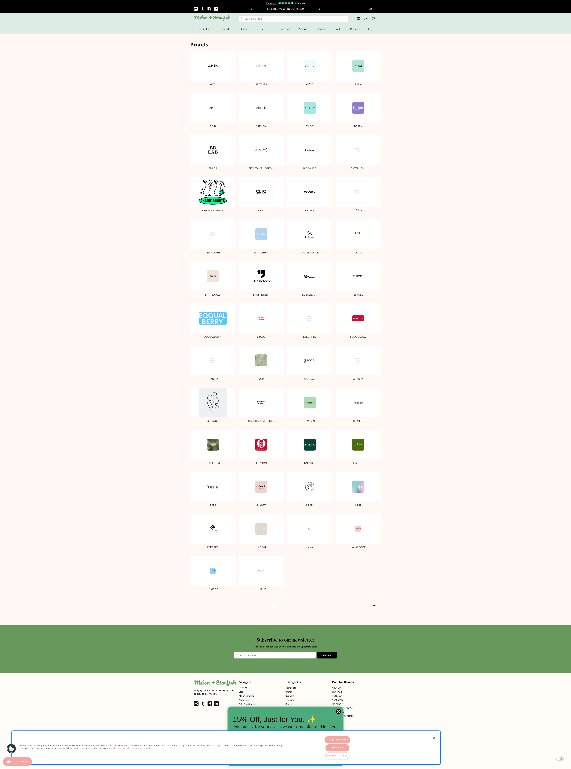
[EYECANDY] (309, 318)
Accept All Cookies (337, 739)
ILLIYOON (261, 463)
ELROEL (358, 294)
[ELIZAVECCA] (310, 276)
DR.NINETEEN (261, 294)
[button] (11, 748)
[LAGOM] (261, 529)
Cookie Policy (115, 748)
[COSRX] (310, 192)
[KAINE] (310, 487)
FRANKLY (212, 379)
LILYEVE (261, 589)
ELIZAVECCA (309, 294)
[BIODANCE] (310, 150)
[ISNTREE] (358, 445)
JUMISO (261, 505)
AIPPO (309, 84)
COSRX (309, 210)
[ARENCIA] (261, 108)
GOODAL (309, 379)
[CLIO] (261, 192)
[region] (226, 747)
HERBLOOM (213, 463)
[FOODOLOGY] (358, 318)
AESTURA (261, 84)
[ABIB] (213, 66)
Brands (289, 691)
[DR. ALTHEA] (261, 234)
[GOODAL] (310, 360)
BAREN (358, 126)
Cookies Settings (337, 755)
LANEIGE (212, 589)
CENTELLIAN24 (358, 168)
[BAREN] (358, 108)
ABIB (212, 84)
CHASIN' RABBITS (212, 210)
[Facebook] (209, 9)
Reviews (243, 687)
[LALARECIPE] (358, 529)
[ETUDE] (261, 318)
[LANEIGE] (213, 571)
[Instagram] (196, 9)
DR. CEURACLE (310, 252)
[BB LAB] (213, 150)
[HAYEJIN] (310, 402)
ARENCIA (261, 126)
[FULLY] (261, 360)
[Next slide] (319, 9)
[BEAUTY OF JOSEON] (261, 150)
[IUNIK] (213, 486)
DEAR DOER (213, 252)
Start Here (291, 687)
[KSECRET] (213, 529)
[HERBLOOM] (213, 445)
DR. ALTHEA (261, 252)
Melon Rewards (246, 695)
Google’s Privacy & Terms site (137, 748)
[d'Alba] (358, 192)
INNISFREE (310, 463)
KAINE (309, 505)
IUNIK (213, 505)
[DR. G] (358, 234)
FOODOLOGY (358, 337)
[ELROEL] (358, 276)
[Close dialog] (338, 711)
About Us (244, 699)
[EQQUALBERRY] (213, 318)
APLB (213, 126)
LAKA (310, 547)
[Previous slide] (252, 9)
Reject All (337, 747)
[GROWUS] (213, 402)
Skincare (290, 695)
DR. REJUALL (212, 294)
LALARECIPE (358, 547)
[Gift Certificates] (358, 19)
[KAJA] (358, 487)
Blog (241, 691)
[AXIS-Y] (310, 108)
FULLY (261, 379)
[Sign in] (366, 19)
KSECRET (212, 547)
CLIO (261, 210)
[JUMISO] (261, 487)
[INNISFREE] (310, 445)
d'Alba (358, 210)
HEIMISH (358, 421)
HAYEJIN (310, 421)
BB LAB (213, 168)
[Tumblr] (203, 9)
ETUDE (261, 337)
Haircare (290, 699)
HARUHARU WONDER (261, 421)
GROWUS (213, 421)
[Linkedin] (216, 9)
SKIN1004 (337, 691)
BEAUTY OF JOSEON (261, 168)
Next (374, 605)
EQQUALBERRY (213, 337)
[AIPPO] (310, 66)
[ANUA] (358, 66)
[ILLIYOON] (261, 445)
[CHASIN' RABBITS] (213, 192)
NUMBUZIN (337, 699)
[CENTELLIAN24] (358, 150)
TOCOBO (337, 695)
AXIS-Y (310, 126)
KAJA (358, 505)
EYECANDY (309, 337)
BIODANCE (309, 168)
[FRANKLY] (212, 360)
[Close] (434, 738)
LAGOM (261, 547)
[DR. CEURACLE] (310, 234)
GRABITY (358, 379)
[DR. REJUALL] (213, 276)
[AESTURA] (261, 66)
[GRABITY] (358, 360)
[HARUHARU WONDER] (261, 402)
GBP (371, 8)
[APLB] (213, 108)
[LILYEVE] (261, 571)
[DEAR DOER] (212, 234)
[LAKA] (310, 529)
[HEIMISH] (358, 402)
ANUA (358, 84)
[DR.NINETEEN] (261, 276)
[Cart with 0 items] (373, 18)
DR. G (358, 252)
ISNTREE (358, 463)
